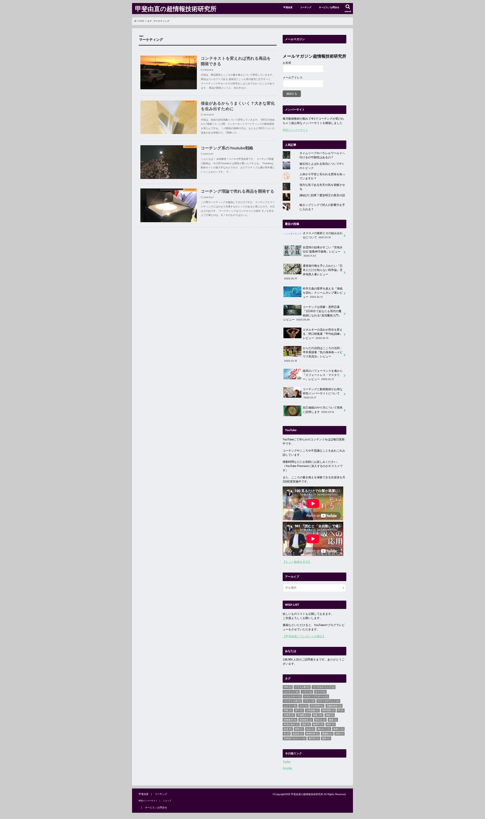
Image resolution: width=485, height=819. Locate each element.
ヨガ (303, 705)
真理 (299, 729)
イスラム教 (302, 687)
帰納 (330, 715)
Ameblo (287, 768)
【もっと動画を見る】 (297, 561)
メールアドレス (293, 77)
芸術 (339, 733)
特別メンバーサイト (295, 130)
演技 (306, 724)
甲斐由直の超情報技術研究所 (176, 8)
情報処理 (290, 720)
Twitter (287, 761)
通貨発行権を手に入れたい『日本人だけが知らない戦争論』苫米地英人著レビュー (313, 272)
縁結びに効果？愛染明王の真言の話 (322, 195)
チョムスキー (292, 696)
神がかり (324, 729)
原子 (299, 710)
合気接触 (312, 710)
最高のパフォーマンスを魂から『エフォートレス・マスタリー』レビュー (323, 375)
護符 (326, 738)
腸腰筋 (327, 733)
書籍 (333, 720)
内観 (288, 710)
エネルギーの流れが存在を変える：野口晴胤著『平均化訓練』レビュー (323, 334)
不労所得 (317, 705)
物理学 (318, 724)
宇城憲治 (303, 715)
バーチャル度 (292, 701)
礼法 (310, 729)
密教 (317, 715)
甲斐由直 (288, 7)
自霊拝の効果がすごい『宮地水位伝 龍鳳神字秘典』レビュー (323, 251)
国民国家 (328, 710)
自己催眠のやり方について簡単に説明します (323, 409)
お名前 (287, 62)
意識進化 (306, 720)
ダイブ (320, 691)
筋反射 (298, 733)
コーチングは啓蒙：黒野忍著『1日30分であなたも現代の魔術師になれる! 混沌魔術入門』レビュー (312, 313)
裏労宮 (314, 738)
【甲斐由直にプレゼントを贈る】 (304, 636)
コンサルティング (323, 687)
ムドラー (290, 705)
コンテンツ (291, 691)
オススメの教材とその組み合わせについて (323, 235)
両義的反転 (334, 705)
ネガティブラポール (316, 696)
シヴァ (307, 691)
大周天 (289, 715)
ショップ (167, 800)
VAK (288, 687)
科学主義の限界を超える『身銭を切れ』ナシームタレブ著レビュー (323, 292)
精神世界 (312, 733)
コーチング (305, 7)
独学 (331, 724)
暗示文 (320, 720)
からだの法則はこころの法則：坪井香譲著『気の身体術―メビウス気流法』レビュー (313, 354)
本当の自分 (291, 724)
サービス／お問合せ (329, 7)
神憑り (338, 729)
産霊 (288, 729)
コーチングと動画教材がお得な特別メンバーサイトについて (323, 393)
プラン (309, 701)
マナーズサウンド (328, 701)
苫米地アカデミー (294, 738)
